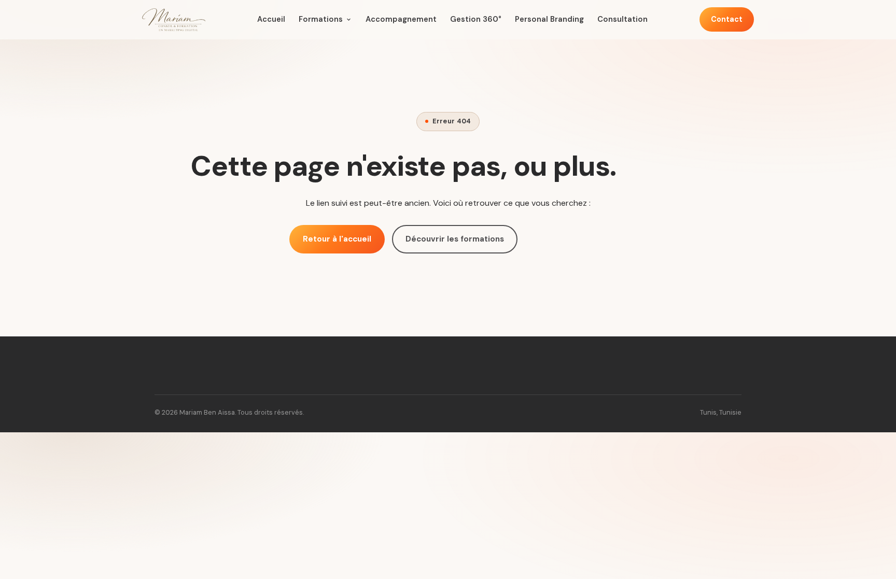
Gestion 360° (475, 19)
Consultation (622, 19)
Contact (727, 19)
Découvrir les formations (454, 239)
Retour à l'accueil (337, 239)
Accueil (271, 19)
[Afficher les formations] (348, 19)
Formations (321, 19)
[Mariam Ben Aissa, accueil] (173, 19)
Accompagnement (401, 19)
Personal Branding (549, 19)
